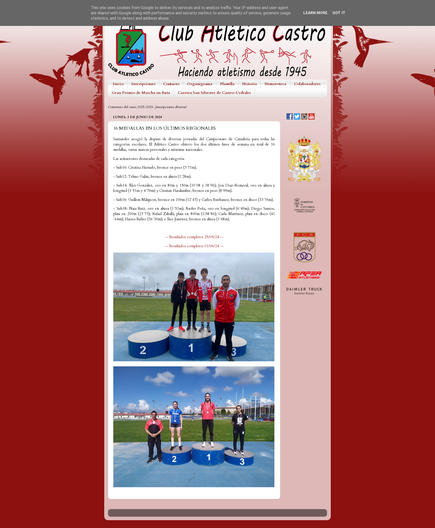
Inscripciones (143, 83)
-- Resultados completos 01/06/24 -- (194, 246)
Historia (249, 83)
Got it (339, 13)
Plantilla (227, 83)
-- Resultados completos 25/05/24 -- (194, 236)
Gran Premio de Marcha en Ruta (141, 92)
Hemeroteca (275, 83)
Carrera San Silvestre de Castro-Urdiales (214, 92)
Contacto (171, 83)
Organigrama (199, 83)
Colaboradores (307, 83)
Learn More (315, 13)
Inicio (118, 83)
